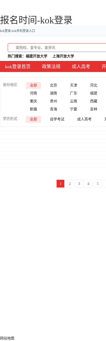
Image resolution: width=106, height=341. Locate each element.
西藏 (93, 101)
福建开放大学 (36, 56)
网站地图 (7, 338)
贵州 (53, 101)
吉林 (93, 109)
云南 (73, 101)
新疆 (33, 109)
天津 (73, 85)
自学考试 (57, 119)
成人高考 (81, 66)
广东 (73, 93)
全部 (33, 85)
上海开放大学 (63, 56)
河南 (33, 93)
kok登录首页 (18, 66)
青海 (53, 109)
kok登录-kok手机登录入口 (17, 31)
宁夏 (73, 109)
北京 (53, 85)
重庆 (33, 101)
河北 (93, 85)
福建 (93, 93)
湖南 (53, 93)
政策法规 (51, 66)
